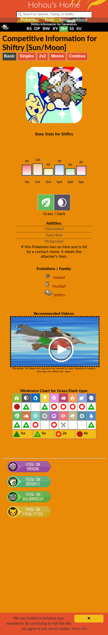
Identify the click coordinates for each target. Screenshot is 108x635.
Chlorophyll (54, 229)
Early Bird (54, 235)
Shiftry (59, 295)
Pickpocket (54, 241)
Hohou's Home (54, 5)
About (81, 20)
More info (79, 629)
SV (79, 29)
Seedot (59, 278)
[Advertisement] (54, 579)
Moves (57, 56)
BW (46, 29)
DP (37, 29)
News (65, 20)
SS (71, 29)
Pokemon (30, 20)
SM (64, 29)
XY (55, 29)
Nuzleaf (59, 286)
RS (29, 29)
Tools (49, 20)
